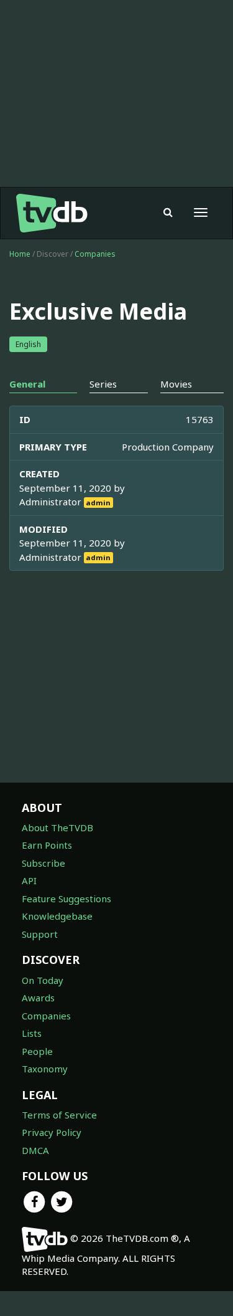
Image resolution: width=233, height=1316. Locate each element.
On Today (42, 980)
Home (19, 254)
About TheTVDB (57, 827)
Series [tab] (103, 384)
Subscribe (43, 863)
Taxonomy (45, 1068)
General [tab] (27, 384)
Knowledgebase (57, 916)
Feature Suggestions (66, 898)
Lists (32, 1033)
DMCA (35, 1150)
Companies (95, 254)
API (29, 880)
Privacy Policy (51, 1132)
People (37, 1051)
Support (40, 934)
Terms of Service (59, 1115)
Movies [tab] (176, 384)
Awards (38, 997)
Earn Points (47, 845)
